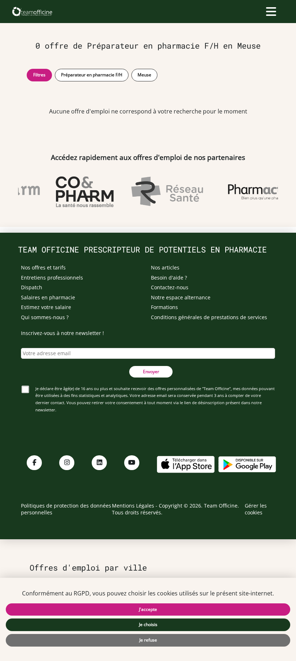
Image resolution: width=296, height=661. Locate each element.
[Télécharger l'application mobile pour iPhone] (185, 463)
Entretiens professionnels (52, 277)
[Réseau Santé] (165, 192)
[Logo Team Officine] (32, 11)
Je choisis (148, 624)
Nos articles (165, 267)
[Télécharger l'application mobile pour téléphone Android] (247, 463)
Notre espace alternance (180, 297)
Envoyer (151, 372)
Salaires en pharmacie (48, 297)
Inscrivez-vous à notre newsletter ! (62, 333)
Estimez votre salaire (46, 307)
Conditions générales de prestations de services (209, 317)
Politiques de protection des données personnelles (66, 509)
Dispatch (31, 287)
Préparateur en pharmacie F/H (91, 75)
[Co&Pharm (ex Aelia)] (83, 192)
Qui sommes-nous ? (45, 317)
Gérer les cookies (256, 509)
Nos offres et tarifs (43, 267)
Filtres (39, 75)
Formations (164, 307)
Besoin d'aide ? (169, 277)
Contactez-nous (169, 287)
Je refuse (148, 640)
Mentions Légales (133, 505)
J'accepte (148, 609)
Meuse (144, 75)
